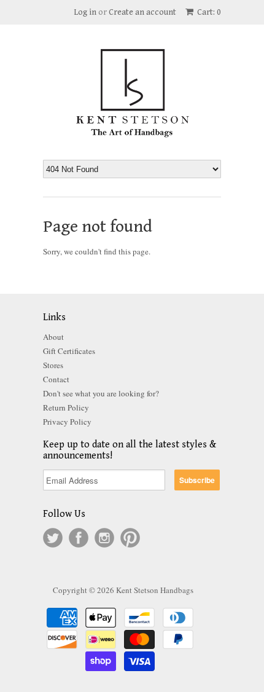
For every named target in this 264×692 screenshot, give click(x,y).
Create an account (142, 12)
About (53, 336)
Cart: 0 (208, 12)
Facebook (78, 538)
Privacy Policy (67, 421)
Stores (53, 365)
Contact (56, 379)
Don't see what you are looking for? (101, 393)
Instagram (104, 538)
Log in (85, 12)
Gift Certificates (69, 350)
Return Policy (66, 407)
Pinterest (130, 538)
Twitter (53, 538)
